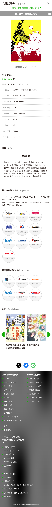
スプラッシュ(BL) (36, 386)
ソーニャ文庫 (34, 378)
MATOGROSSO (34, 390)
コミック (16, 137)
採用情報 (7, 477)
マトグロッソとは (13, 451)
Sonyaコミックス (35, 382)
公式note (7, 465)
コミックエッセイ (36, 397)
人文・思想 (8, 386)
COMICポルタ (34, 393)
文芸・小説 (8, 405)
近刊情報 (7, 429)
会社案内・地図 (10, 473)
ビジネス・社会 (10, 382)
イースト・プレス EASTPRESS (8, 3)
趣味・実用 (8, 401)
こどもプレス (34, 401)
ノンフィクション (11, 416)
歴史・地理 (8, 390)
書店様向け (8, 496)
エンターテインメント (12, 420)
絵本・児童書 (9, 409)
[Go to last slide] (3, 334)
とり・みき (7, 79)
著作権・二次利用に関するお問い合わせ (25, 8)
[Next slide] (48, 334)
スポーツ (7, 397)
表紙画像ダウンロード (24, 67)
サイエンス (8, 413)
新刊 (5, 426)
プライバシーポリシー (12, 488)
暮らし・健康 (9, 393)
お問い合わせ (9, 481)
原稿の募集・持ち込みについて (16, 492)
